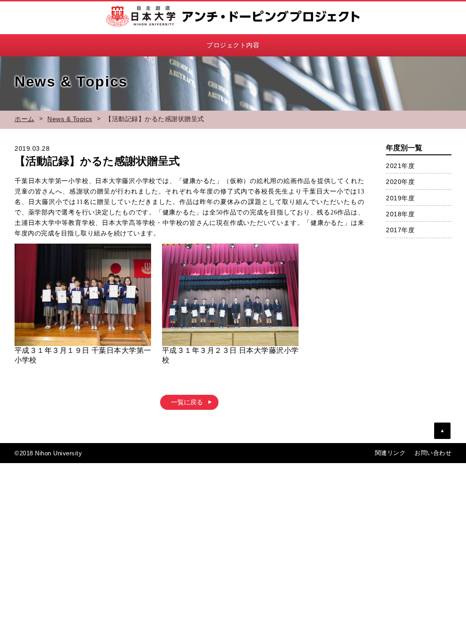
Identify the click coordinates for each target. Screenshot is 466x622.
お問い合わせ (433, 452)
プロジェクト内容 (233, 45)
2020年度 (400, 181)
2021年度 (400, 165)
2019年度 (400, 198)
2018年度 (400, 214)
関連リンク (390, 452)
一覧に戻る (187, 402)
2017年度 (400, 230)
